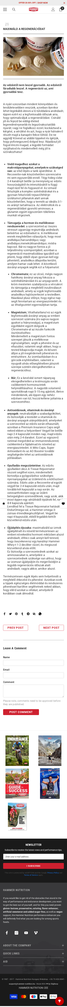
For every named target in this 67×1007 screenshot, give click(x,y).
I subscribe (33, 866)
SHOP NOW (42, 3)
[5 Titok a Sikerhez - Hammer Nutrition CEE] (49, 783)
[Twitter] (10, 613)
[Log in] (53, 9)
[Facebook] (4, 613)
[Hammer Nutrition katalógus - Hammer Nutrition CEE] (49, 750)
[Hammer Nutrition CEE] (17, 750)
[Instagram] (16, 932)
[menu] (5, 9)
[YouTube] (26, 932)
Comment (8, 682)
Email (6, 669)
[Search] (14, 9)
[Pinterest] (16, 613)
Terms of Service (31, 875)
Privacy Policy (53, 873)
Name (6, 657)
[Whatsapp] (40, 613)
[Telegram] (28, 613)
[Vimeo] (35, 932)
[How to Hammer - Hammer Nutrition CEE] (17, 816)
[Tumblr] (22, 613)
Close (64, 3)
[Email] (34, 613)
